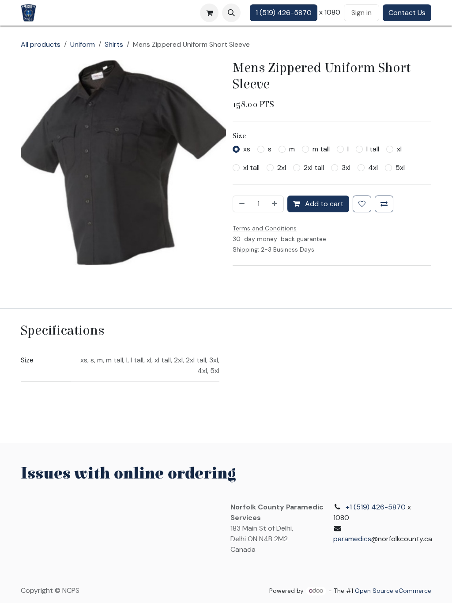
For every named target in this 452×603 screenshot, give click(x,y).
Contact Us (407, 12)
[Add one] (275, 204)
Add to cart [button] (323, 203)
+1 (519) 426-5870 (376, 507)
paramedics (352, 538)
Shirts (114, 44)
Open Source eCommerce (393, 591)
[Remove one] (241, 204)
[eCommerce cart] (209, 13)
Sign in (361, 12)
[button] (231, 13)
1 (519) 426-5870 (284, 12)
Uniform (82, 44)
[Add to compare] (384, 204)
